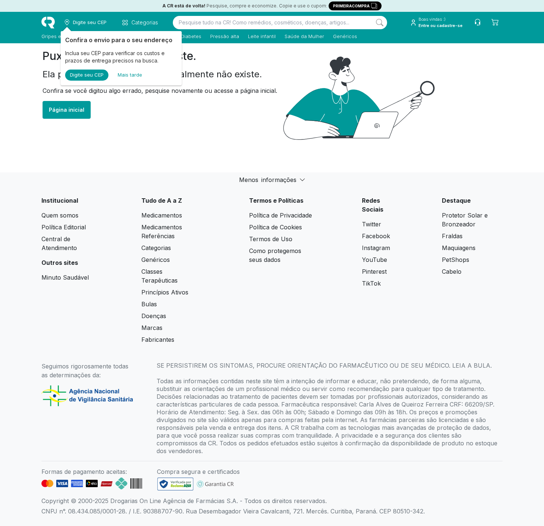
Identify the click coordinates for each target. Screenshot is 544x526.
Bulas (149, 304)
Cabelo (451, 271)
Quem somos (59, 215)
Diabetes (191, 36)
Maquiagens (459, 248)
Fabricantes (157, 339)
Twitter (371, 224)
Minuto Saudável (65, 277)
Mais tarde (130, 75)
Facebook (376, 236)
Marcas (151, 327)
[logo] (48, 22)
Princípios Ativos (164, 292)
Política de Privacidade (280, 215)
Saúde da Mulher (304, 36)
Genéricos (345, 36)
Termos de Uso (270, 239)
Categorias (156, 248)
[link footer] (175, 484)
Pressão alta (224, 36)
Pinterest (374, 271)
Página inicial (66, 110)
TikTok (371, 283)
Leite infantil (262, 36)
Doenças (153, 316)
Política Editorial (63, 227)
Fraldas (452, 236)
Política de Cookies (275, 227)
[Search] (379, 22)
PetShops (455, 259)
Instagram (376, 248)
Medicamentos (161, 215)
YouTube (374, 259)
